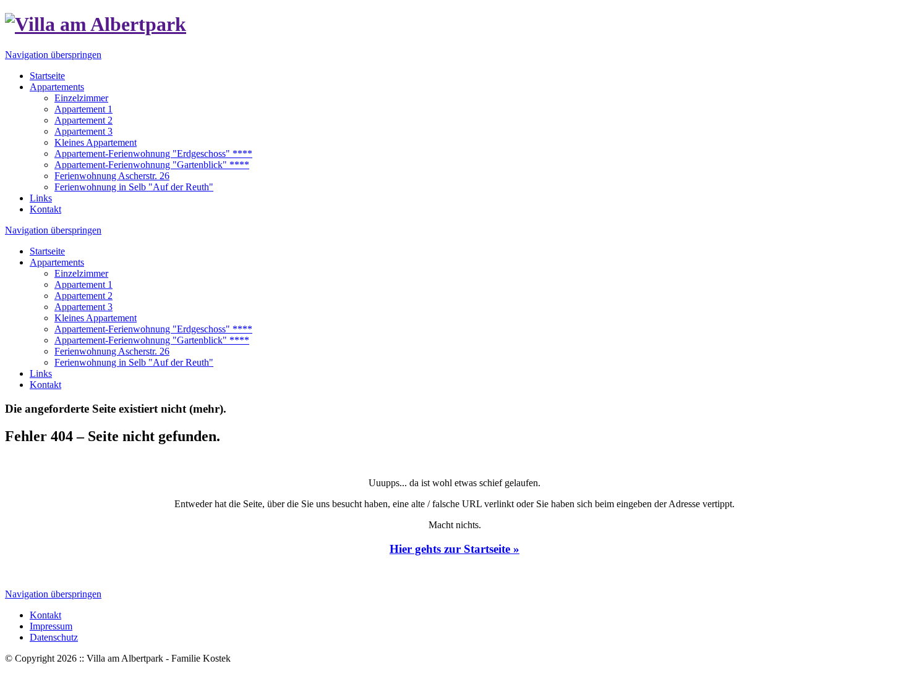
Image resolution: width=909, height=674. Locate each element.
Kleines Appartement (95, 318)
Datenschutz (54, 637)
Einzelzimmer (81, 273)
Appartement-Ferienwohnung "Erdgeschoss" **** (153, 329)
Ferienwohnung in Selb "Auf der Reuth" (133, 362)
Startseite (47, 251)
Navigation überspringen (53, 54)
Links (41, 373)
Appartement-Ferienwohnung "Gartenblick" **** (151, 340)
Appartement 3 (83, 306)
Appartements (57, 262)
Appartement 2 (83, 295)
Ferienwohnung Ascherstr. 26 (111, 351)
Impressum (51, 626)
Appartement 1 (83, 284)
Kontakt (45, 384)
